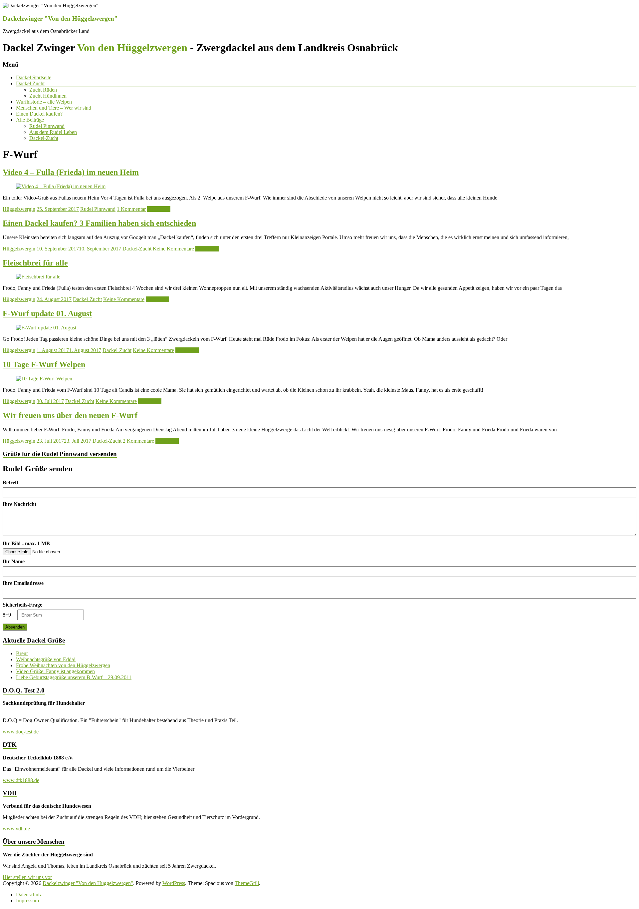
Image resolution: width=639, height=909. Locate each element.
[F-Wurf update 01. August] (46, 327)
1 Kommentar (131, 209)
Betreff (10, 482)
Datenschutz (29, 894)
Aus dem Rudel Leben (53, 132)
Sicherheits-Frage (22, 605)
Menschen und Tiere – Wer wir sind (53, 108)
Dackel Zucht (30, 83)
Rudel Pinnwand (47, 126)
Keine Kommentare (173, 248)
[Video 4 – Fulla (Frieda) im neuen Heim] (61, 186)
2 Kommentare (138, 441)
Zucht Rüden (43, 90)
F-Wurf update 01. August (47, 313)
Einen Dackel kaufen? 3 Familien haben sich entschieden (99, 223)
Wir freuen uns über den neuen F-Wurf (70, 415)
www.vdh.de (16, 828)
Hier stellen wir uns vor (27, 877)
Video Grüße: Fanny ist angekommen (55, 671)
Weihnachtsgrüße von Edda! (46, 659)
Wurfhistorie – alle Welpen (44, 102)
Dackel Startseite (33, 77)
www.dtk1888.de (21, 780)
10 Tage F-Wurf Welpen (44, 364)
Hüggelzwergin (19, 209)
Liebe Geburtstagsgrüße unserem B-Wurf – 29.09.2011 (73, 677)
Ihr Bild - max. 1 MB (26, 543)
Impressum (27, 900)
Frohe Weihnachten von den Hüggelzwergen (63, 665)
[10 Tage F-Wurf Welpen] (44, 378)
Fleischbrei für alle (35, 262)
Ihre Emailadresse (23, 583)
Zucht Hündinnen (48, 96)
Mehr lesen (158, 209)
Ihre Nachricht (19, 504)
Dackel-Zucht (43, 138)
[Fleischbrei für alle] (38, 276)
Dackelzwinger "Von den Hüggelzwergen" (60, 18)
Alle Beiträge (30, 120)
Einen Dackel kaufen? (39, 114)
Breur (22, 653)
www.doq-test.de (21, 731)
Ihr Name (14, 561)
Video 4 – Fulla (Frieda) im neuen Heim (71, 172)
